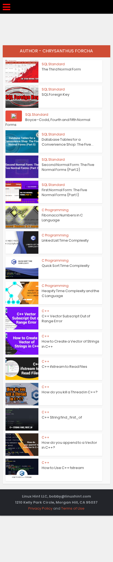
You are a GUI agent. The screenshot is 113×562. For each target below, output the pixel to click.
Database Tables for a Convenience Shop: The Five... (68, 142)
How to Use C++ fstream (63, 467)
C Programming (55, 210)
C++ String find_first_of (62, 417)
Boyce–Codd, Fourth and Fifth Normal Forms (47, 122)
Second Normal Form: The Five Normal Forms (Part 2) (68, 167)
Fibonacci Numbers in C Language (62, 218)
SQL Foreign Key (55, 94)
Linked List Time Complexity (65, 240)
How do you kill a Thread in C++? (70, 392)
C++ (45, 311)
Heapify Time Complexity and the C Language (70, 293)
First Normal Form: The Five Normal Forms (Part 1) (64, 192)
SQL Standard (53, 64)
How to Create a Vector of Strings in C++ (70, 344)
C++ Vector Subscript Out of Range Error (66, 319)
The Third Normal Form (61, 69)
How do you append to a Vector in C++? (69, 445)
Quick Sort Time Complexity (65, 265)
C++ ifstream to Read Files (64, 366)
